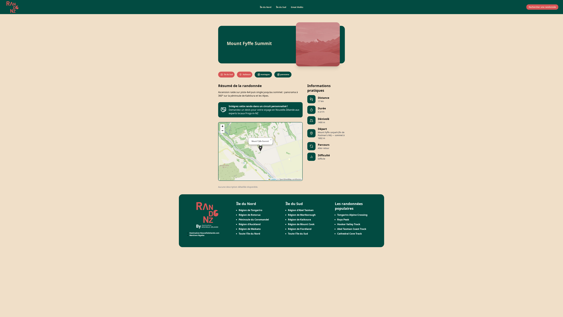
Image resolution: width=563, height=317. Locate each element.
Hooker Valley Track (348, 224)
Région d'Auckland (250, 224)
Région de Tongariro (250, 210)
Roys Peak (343, 219)
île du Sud (228, 74)
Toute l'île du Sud (298, 233)
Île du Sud (281, 7)
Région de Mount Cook (301, 224)
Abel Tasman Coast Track (351, 229)
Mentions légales (196, 235)
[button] (260, 148)
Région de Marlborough (302, 214)
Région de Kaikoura (299, 219)
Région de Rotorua (250, 214)
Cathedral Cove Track (349, 233)
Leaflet (273, 179)
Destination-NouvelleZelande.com (204, 233)
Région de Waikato (250, 229)
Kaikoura (247, 74)
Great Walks (297, 7)
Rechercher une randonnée (542, 7)
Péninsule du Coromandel (254, 219)
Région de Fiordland (299, 229)
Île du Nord (265, 7)
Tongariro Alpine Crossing (352, 214)
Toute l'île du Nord (249, 233)
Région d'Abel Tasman (301, 210)
